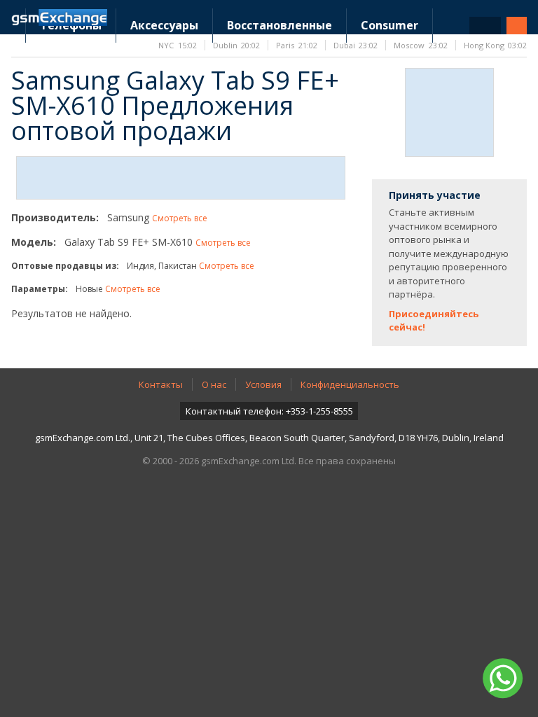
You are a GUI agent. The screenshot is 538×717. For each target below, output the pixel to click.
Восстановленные (279, 25)
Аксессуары (164, 25)
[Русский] (485, 25)
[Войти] (516, 25)
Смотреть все (179, 218)
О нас (214, 384)
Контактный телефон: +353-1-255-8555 (269, 411)
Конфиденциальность (350, 384)
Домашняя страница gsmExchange (59, 17)
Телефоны (71, 25)
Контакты (161, 384)
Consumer (389, 25)
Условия (263, 384)
